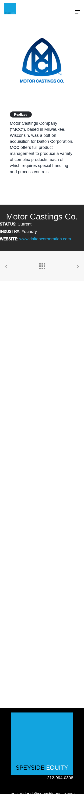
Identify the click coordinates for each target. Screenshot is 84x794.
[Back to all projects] (42, 265)
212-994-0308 (60, 777)
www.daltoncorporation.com (45, 239)
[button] (77, 12)
